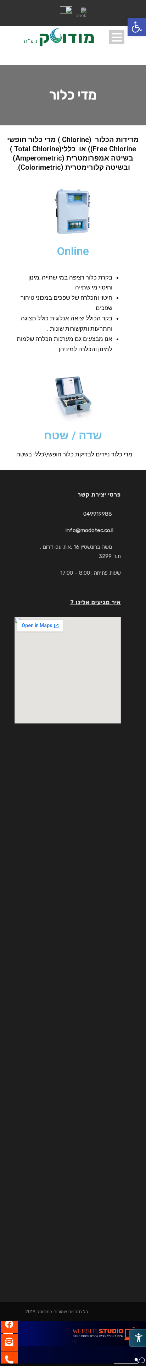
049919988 (97, 513)
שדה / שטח (73, 435)
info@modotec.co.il (89, 530)
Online (73, 251)
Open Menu (116, 37)
